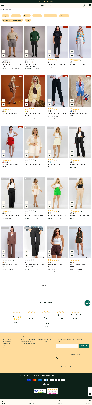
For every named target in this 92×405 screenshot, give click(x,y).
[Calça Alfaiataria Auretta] (12, 242)
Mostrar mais (46, 285)
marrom (3, 111)
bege (73, 162)
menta (5, 262)
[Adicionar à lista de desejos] (3, 55)
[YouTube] (70, 366)
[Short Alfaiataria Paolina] (12, 91)
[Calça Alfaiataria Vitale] (80, 42)
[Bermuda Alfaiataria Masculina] (12, 42)
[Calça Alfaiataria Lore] (12, 193)
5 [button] (21, 257)
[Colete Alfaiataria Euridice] (80, 242)
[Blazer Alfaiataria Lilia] (80, 142)
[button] (5, 16)
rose (75, 111)
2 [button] (44, 257)
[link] (31, 402)
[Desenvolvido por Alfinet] (46, 384)
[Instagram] (61, 366)
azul (71, 111)
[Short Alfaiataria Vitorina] (57, 242)
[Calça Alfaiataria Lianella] (57, 91)
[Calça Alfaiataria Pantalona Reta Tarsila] (34, 242)
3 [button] (65, 257)
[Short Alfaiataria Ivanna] (34, 193)
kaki (5, 62)
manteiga (48, 162)
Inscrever (84, 346)
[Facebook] (57, 366)
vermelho (3, 162)
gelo (9, 62)
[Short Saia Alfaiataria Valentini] (12, 142)
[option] (46, 1)
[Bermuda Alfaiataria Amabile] (80, 91)
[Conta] (84, 5)
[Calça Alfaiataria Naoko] (57, 42)
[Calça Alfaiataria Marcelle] (80, 193)
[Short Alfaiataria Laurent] (57, 193)
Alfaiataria (7, 9)
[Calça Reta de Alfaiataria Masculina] (34, 42)
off (71, 62)
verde (48, 213)
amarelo (5, 111)
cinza (3, 62)
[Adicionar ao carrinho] (3, 51)
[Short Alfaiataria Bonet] (57, 142)
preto (7, 62)
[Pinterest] (66, 366)
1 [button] (18, 257)
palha (26, 162)
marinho (7, 162)
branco (75, 213)
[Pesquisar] (7, 5)
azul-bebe (50, 162)
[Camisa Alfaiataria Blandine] (34, 142)
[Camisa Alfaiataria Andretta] (34, 91)
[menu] (2, 5)
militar (30, 62)
